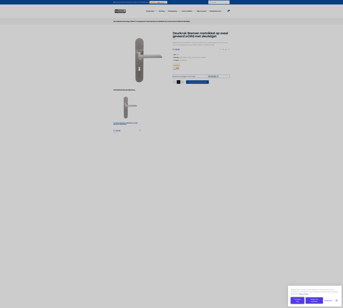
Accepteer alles (297, 300)
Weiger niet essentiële (314, 300)
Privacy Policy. (304, 294)
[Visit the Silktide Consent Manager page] (336, 300)
